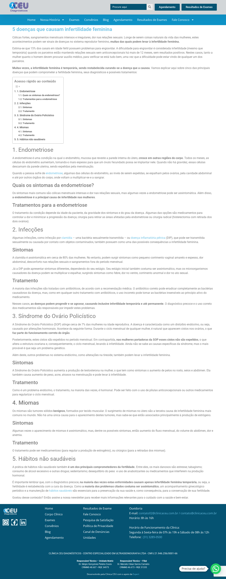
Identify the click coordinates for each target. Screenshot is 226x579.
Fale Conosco (180, 20)
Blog (106, 20)
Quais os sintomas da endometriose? (41, 95)
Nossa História (50, 20)
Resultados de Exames (152, 20)
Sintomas (27, 107)
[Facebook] (14, 522)
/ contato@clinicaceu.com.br (198, 513)
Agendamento (123, 20)
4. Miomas (23, 127)
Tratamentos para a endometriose (40, 99)
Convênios (91, 20)
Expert (136, 574)
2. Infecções (24, 103)
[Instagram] (6, 522)
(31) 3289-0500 (152, 537)
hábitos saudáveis (60, 490)
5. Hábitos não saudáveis (31, 139)
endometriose (54, 173)
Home (31, 20)
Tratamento (28, 111)
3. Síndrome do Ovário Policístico (35, 115)
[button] (215, 568)
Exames (74, 20)
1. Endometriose (26, 91)
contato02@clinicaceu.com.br (159, 513)
